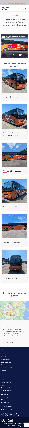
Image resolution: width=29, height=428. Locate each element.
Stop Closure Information (7, 367)
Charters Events (5, 379)
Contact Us (10, 342)
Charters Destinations (6, 382)
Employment (4, 370)
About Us (3, 354)
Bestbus (3, 385)
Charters (3, 377)
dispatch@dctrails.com (9, 410)
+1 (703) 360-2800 (7, 406)
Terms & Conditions (5, 359)
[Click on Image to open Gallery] (14, 81)
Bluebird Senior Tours (6, 387)
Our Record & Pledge (6, 362)
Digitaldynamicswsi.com (21, 423)
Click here (7, 293)
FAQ (2, 365)
